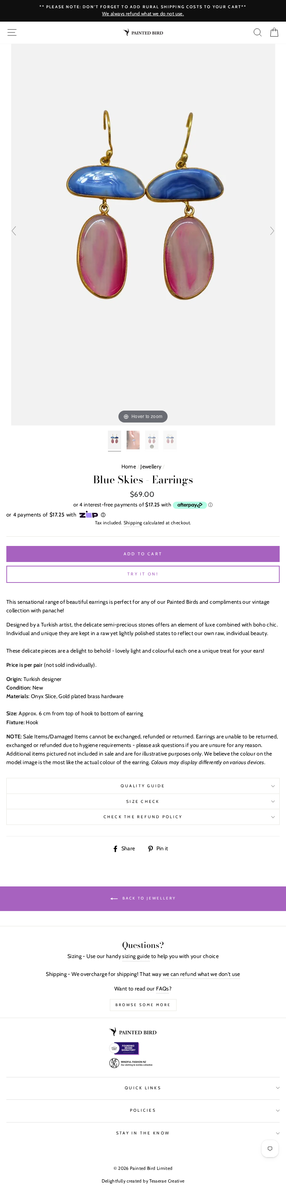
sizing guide (136, 956)
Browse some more (143, 1004)
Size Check (143, 801)
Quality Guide (143, 786)
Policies (143, 1110)
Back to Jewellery (148, 898)
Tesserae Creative (166, 1181)
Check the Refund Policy (143, 816)
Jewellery (150, 466)
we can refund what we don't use (201, 974)
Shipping (133, 522)
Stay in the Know (143, 1133)
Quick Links (143, 1088)
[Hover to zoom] (143, 233)
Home (128, 466)
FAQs (162, 988)
